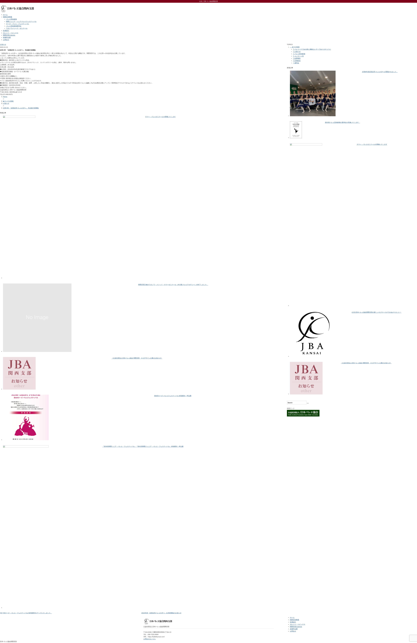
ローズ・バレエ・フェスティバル (17, 24)
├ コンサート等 (298, 56)
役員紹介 (6, 30)
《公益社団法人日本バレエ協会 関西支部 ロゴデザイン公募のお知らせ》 (137, 358)
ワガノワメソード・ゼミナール (16, 28)
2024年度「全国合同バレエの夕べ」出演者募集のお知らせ (161, 613)
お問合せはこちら (149, 639)
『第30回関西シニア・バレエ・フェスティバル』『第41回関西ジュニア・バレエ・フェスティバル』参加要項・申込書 (142, 446)
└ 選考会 (296, 63)
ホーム (5, 15)
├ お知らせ (297, 51)
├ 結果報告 (297, 58)
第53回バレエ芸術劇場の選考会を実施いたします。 (342, 122)
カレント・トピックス (10, 33)
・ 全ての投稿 (295, 47)
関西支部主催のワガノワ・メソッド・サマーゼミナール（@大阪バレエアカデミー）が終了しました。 (173, 284)
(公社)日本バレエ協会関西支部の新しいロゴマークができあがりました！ (376, 312)
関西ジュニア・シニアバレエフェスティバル (21, 21)
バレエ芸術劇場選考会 (13, 26)
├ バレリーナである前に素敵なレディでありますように (312, 49)
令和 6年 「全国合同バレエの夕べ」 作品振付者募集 (21, 108)
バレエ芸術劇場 (11, 19)
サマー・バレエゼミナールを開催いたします (160, 117)
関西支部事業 (7, 17)
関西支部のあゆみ (9, 35)
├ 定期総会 (297, 61)
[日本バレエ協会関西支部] (17, 4)
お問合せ (6, 40)
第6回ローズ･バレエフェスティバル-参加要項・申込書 (172, 396)
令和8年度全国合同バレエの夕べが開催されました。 (380, 72)
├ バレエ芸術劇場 (299, 54)
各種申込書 (7, 37)
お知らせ (3, 44)
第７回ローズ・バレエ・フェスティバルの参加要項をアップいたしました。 (26, 613)
